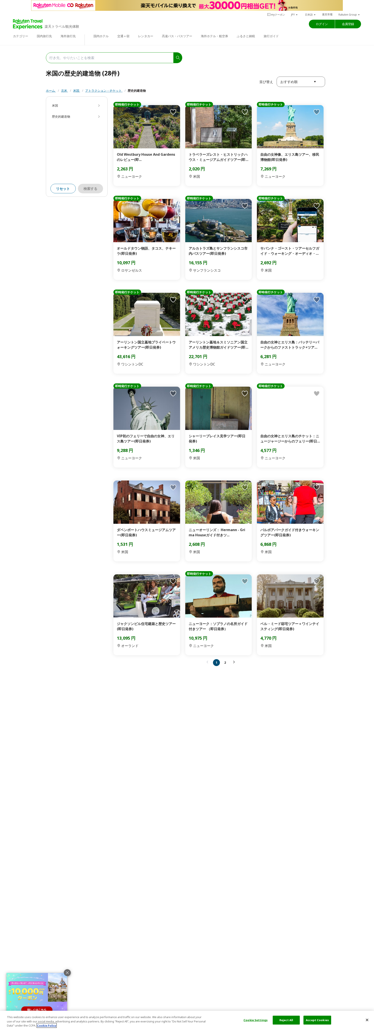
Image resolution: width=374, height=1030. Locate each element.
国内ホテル (101, 36)
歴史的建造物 (137, 90)
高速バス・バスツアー (177, 36)
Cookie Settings (255, 1020)
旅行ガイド (271, 36)
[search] (178, 57)
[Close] (367, 1020)
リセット (63, 188)
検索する (90, 188)
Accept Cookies (317, 1020)
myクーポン (278, 14)
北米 (64, 90)
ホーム (51, 90)
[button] (294, 14)
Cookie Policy (46, 1025)
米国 (76, 90)
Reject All (286, 1020)
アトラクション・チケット (104, 90)
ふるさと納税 (246, 36)
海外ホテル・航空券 (214, 36)
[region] (187, 1020)
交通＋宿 (123, 36)
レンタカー (145, 36)
